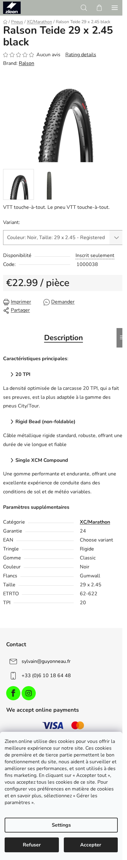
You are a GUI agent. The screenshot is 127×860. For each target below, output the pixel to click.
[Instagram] (29, 693)
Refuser (32, 844)
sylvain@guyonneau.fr (46, 661)
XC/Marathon (95, 522)
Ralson (26, 63)
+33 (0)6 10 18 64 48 (46, 675)
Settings (61, 825)
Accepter (90, 844)
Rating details (80, 54)
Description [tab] (63, 338)
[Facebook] (13, 693)
